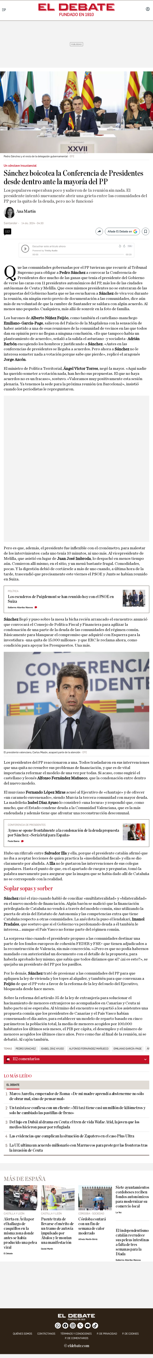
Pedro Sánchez (26, 1048)
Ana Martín (26, 211)
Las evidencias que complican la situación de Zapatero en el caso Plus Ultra (71, 1136)
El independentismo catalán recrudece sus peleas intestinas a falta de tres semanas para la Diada (132, 1242)
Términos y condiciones (76, 1333)
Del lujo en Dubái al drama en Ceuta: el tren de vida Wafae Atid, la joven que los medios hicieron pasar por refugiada (74, 1124)
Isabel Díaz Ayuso (52, 1048)
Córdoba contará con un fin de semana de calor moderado (92, 1226)
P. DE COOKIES (130, 1333)
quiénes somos (22, 1333)
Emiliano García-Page (128, 1048)
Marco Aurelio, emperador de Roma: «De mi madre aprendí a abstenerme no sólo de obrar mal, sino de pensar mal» (76, 1096)
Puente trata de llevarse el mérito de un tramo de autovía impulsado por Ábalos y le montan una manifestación (57, 1231)
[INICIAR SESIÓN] (148, 9)
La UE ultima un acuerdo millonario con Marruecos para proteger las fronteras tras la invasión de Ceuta (78, 1148)
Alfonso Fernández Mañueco (88, 1048)
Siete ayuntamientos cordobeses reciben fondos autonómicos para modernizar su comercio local (132, 1196)
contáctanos (46, 1333)
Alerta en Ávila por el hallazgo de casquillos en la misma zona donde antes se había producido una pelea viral (20, 1233)
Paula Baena (13, 841)
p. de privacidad (107, 1333)
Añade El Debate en (120, 231)
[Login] (148, 9)
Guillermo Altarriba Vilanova (20, 607)
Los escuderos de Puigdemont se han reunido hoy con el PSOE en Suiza (61, 599)
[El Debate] (76, 7)
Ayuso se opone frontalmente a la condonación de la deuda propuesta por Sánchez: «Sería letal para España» (63, 832)
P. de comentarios (76, 1338)
